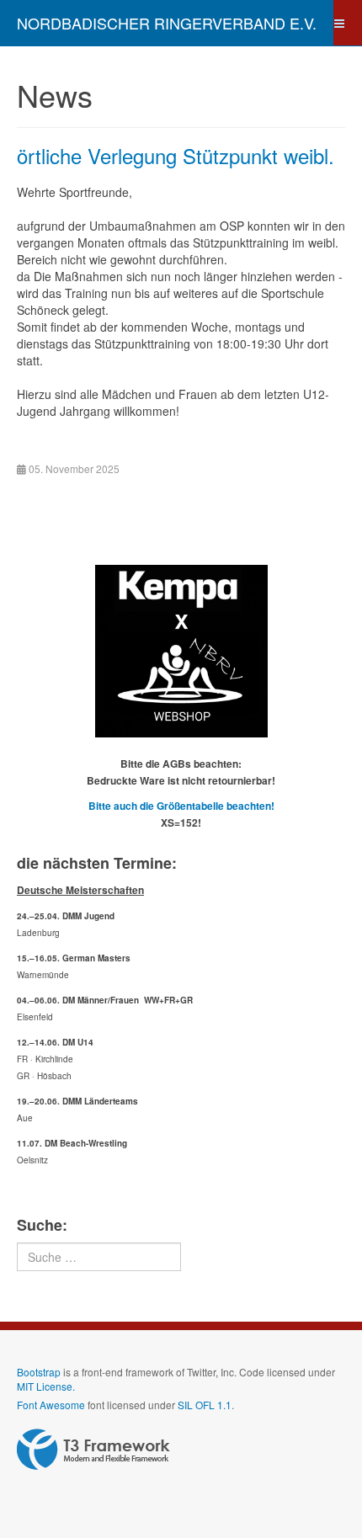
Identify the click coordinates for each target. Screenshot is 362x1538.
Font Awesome (51, 1404)
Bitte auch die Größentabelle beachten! (181, 805)
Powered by (93, 1450)
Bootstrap (39, 1372)
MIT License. (46, 1386)
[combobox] (99, 1257)
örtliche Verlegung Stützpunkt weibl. (175, 155)
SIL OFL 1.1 (205, 1404)
